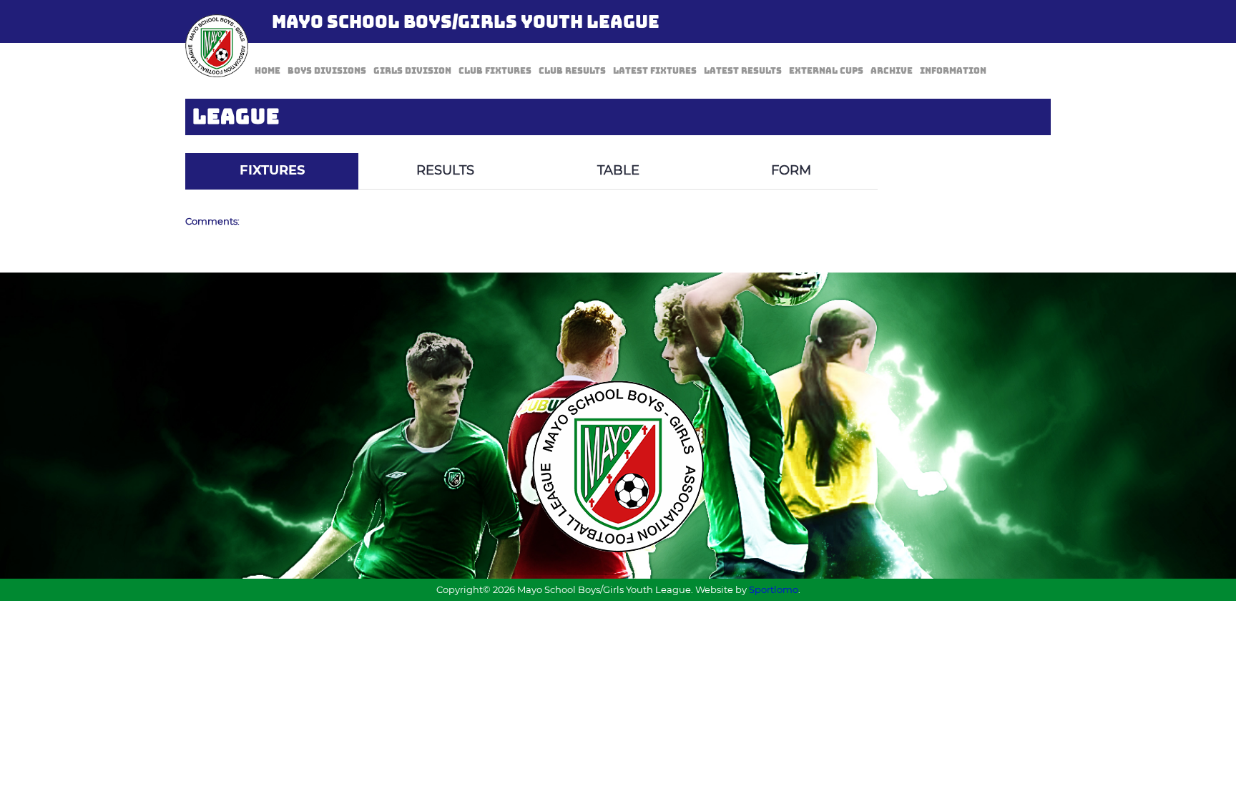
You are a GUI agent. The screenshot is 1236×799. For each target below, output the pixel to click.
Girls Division (412, 71)
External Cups (826, 71)
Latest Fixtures (655, 71)
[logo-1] (216, 45)
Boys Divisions (327, 71)
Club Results (572, 71)
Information (953, 71)
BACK (1016, 143)
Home (267, 71)
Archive (891, 71)
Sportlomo (773, 589)
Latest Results (743, 71)
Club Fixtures (494, 71)
